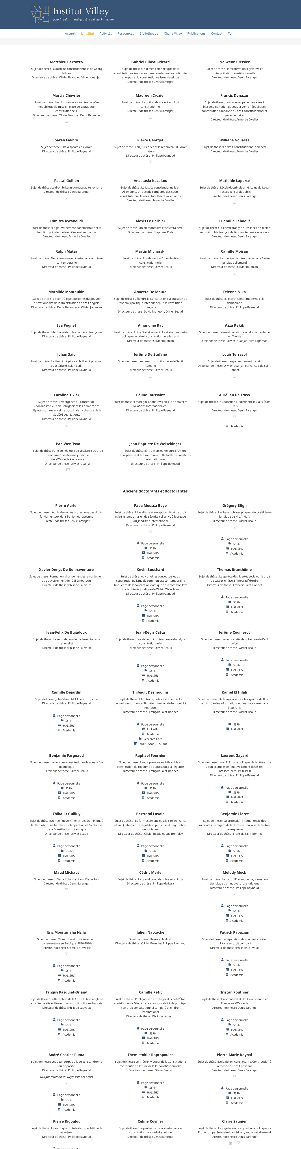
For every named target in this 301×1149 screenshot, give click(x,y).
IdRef (142, 744)
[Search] (229, 33)
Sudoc (163, 744)
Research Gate (152, 739)
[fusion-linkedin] (230, 1143)
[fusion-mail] (66, 121)
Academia (236, 426)
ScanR (152, 744)
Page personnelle (152, 543)
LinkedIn (153, 729)
